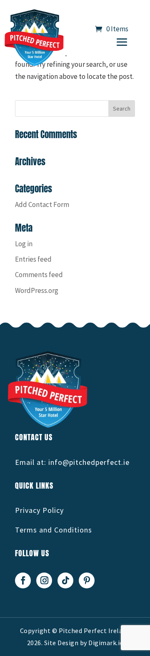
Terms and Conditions (53, 530)
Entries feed (33, 259)
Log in (23, 243)
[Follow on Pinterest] (87, 580)
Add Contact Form (42, 204)
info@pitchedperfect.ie (89, 462)
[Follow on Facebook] (23, 580)
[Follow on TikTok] (65, 580)
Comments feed (39, 274)
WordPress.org (36, 290)
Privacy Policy (39, 510)
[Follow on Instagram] (44, 580)
